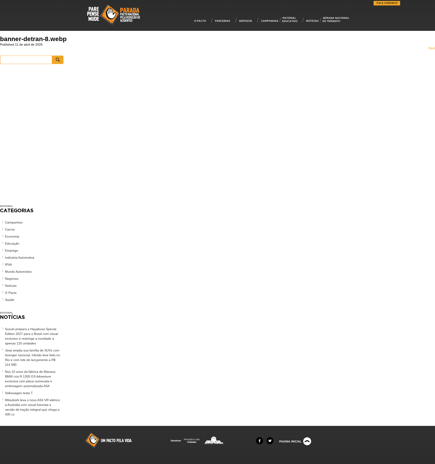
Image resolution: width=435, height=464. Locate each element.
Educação (12, 243)
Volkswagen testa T (19, 393)
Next (431, 48)
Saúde (9, 300)
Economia (12, 236)
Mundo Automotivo (18, 271)
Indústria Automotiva (19, 257)
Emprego (11, 250)
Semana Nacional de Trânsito (335, 19)
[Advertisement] (32, 137)
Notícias (312, 20)
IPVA (8, 264)
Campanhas (269, 20)
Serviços (245, 20)
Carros (10, 229)
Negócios (11, 278)
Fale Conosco (387, 2)
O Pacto (200, 20)
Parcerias (222, 20)
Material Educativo (289, 19)
